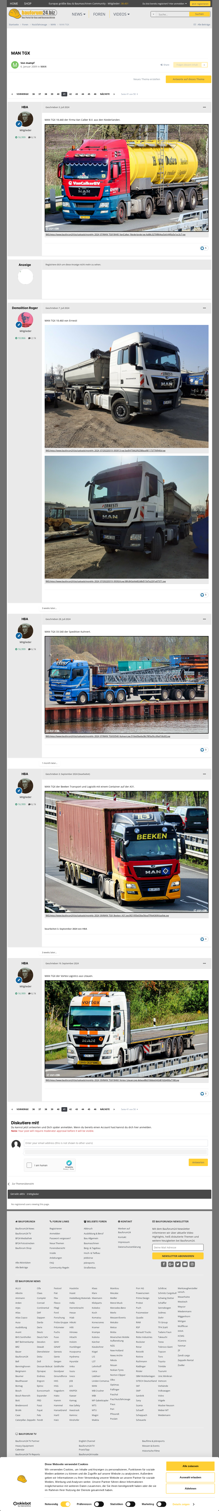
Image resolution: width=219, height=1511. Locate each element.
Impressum (124, 1242)
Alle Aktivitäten (23, 1262)
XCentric (182, 1340)
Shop (27, 3)
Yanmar (182, 1345)
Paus (112, 1404)
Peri (112, 1409)
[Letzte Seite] (114, 94)
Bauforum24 (21, 1356)
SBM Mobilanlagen (145, 1376)
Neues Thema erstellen (146, 79)
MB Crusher (98, 1390)
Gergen (57, 1361)
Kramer (95, 1327)
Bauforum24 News (24, 1228)
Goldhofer (59, 1366)
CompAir (41, 1298)
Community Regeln (59, 1267)
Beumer (19, 1376)
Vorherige (23, 94)
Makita (95, 1419)
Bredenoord (21, 1405)
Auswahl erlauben (190, 1477)
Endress (41, 1376)
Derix (39, 1327)
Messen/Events (118, 1317)
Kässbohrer (98, 1346)
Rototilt (140, 1351)
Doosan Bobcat (45, 1366)
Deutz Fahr (42, 1337)
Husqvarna (75, 1351)
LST (93, 1361)
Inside (53, 1253)
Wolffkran (183, 1326)
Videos (120, 14)
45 (89, 94)
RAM (138, 1322)
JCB (71, 1380)
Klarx (94, 1293)
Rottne (139, 1356)
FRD (39, 1400)
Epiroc (40, 1385)
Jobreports (89, 1262)
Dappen (41, 1317)
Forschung (59, 1317)
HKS (56, 1380)
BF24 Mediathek (23, 1238)
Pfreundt (114, 1413)
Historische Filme (151, 1450)
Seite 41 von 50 (129, 94)
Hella (72, 1302)
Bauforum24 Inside (88, 1454)
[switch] (99, 1504)
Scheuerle (141, 1419)
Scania (139, 1405)
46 (95, 94)
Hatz (56, 1419)
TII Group (163, 1322)
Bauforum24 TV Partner (27, 1441)
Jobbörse (88, 1257)
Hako (56, 1395)
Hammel (58, 1405)
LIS (93, 1356)
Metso (113, 1327)
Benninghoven (22, 1366)
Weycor (181, 1306)
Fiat (56, 1293)
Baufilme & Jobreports (153, 1441)
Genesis (58, 1351)
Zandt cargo (184, 1355)
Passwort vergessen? (60, 1238)
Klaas (94, 1288)
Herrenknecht (76, 1307)
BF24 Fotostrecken (24, 1243)
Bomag (19, 1385)
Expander (42, 1395)
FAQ (52, 1262)
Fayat (40, 1410)
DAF (39, 1312)
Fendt (40, 1419)
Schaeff (140, 1410)
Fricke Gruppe (61, 1322)
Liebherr (96, 1376)
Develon (41, 1341)
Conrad (40, 1302)
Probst (139, 1302)
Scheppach (141, 1415)
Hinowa (73, 1332)
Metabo (114, 1322)
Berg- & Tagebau (92, 1248)
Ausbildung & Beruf (93, 1233)
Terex (161, 1341)
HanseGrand (60, 1410)
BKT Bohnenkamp (24, 1341)
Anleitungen (56, 1257)
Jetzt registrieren (200, 3)
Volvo (161, 1395)
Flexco (57, 1302)
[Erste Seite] (12, 94)
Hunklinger (75, 1346)
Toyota (161, 1361)
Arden (18, 1302)
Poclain (114, 1418)
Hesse (72, 1312)
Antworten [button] (198, 1162)
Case (17, 1415)
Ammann (20, 1298)
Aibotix (19, 1293)
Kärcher (96, 1341)
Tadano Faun (164, 1332)
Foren (99, 14)
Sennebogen (164, 1307)
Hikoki (72, 1322)
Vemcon (162, 1380)
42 (70, 94)
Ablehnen (190, 1488)
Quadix (139, 1317)
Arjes (17, 1307)
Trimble (162, 1366)
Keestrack (74, 1410)
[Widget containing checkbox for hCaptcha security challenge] (50, 1165)
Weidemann (164, 1415)
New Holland (116, 1350)
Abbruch (88, 1228)
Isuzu (72, 1371)
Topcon (162, 1351)
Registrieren (56, 1228)
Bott (17, 1400)
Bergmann (20, 1371)
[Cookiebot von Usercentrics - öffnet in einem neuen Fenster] (22, 1504)
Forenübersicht (57, 1248)
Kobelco (96, 1307)
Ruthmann (141, 1361)
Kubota (95, 1337)
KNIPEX (73, 1390)
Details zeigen (181, 1504)
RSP (138, 1327)
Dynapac (41, 1371)
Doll (39, 1361)
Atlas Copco (21, 1317)
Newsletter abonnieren (178, 1256)
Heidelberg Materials (80, 1298)
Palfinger (114, 1389)
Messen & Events (150, 1445)
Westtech (182, 1301)
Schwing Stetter (166, 1298)
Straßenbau (90, 1267)
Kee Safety (74, 1405)
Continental (43, 1307)
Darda (40, 1322)
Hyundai (73, 1361)
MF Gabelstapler (100, 1400)
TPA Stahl (163, 1327)
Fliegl (56, 1307)
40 (58, 94)
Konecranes (98, 1322)
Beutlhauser (21, 1380)
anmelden (145, 1127)
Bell (17, 1361)
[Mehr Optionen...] (204, 107)
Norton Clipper (117, 1374)
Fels (39, 1415)
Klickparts (97, 1302)
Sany (138, 1400)
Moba (113, 1332)
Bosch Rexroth (22, 1395)
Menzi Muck (116, 1302)
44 (83, 94)
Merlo (113, 1312)
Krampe (96, 1332)
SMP (138, 1390)
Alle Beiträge (21, 1267)
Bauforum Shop (23, 1248)
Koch (94, 1312)
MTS (94, 1405)
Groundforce (60, 1376)
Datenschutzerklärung (129, 1246)
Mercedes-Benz (118, 1307)
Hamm (57, 1400)
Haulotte (74, 1288)
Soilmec (162, 1312)
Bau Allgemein (91, 1238)
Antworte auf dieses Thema (188, 79)
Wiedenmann (184, 1311)
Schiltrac (162, 1288)
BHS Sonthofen (23, 1337)
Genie (57, 1356)
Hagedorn (59, 1390)
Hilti (71, 1327)
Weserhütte (184, 1296)
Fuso (56, 1337)
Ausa (17, 1322)
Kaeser (72, 1395)
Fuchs (57, 1332)
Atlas (17, 1312)
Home (14, 3)
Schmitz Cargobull (167, 1293)
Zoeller (181, 1365)
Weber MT (163, 1410)
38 (46, 94)
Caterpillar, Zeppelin (25, 1419)
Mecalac (114, 1293)
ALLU (18, 1288)
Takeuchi (162, 1337)
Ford (56, 1312)
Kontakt (122, 1237)
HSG (56, 1385)
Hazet (72, 1293)
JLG (71, 1385)
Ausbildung (21, 1327)
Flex (56, 1298)
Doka (39, 1356)
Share (165, 64)
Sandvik (140, 1395)
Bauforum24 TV (23, 1233)
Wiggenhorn (184, 1316)
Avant (18, 1332)
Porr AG (140, 1288)
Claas (39, 1293)
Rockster (140, 1341)
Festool (57, 1288)
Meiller (113, 1298)
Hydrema (74, 1356)
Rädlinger (141, 1366)
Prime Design (142, 1298)
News (77, 14)
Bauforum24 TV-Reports (27, 1454)
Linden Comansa (100, 1380)
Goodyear (59, 1371)
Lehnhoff (96, 1366)
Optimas (114, 1384)
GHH (56, 1341)
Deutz (40, 1332)
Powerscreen (142, 1293)
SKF (138, 1385)
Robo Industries (144, 1337)
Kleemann (97, 1298)
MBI (94, 1395)
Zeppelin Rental (186, 1360)
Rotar (139, 1346)
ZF (179, 1350)
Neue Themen (57, 1243)
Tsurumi (162, 1371)
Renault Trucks (143, 1332)
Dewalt (40, 1346)
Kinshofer (74, 1419)
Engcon (40, 1380)
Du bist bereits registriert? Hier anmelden (164, 3)
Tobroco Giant (165, 1346)
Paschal (114, 1394)
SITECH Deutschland (146, 1380)
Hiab (71, 1317)
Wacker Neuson (166, 1405)
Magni (95, 1415)
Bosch (18, 1390)
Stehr (161, 1317)
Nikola (113, 1360)
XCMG (181, 1335)
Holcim (73, 1341)
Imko (72, 1366)
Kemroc (73, 1415)
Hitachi (73, 1337)
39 (52, 94)
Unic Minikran (165, 1376)
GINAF (57, 1346)
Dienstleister (43, 1351)
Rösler (139, 1371)
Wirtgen (182, 1321)
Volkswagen (164, 1390)
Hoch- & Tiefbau (92, 1253)
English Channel (87, 1441)
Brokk (18, 1410)
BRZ (17, 1346)
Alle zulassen (190, 1466)
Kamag (72, 1400)
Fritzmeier (59, 1327)
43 (76, 94)
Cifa (39, 1288)
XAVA (180, 1330)
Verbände (163, 1385)
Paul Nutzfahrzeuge (120, 1399)
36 (33, 94)
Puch (138, 1307)
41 (64, 94)
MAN (43, 66)
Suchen (199, 14)
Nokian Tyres (117, 1369)
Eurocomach (43, 1390)
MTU (94, 1410)
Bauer (18, 1351)
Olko (112, 1379)
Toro (160, 1356)
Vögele (161, 1400)
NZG (112, 1345)
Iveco (72, 1376)
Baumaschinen (91, 1243)
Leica (94, 1371)
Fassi (39, 1405)
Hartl (56, 1415)
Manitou (114, 1288)
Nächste (105, 94)
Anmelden (55, 1233)
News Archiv (116, 1355)
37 (39, 94)
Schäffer (162, 1302)
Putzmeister (142, 1312)
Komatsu (96, 1317)
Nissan (113, 1365)
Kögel (95, 1351)
